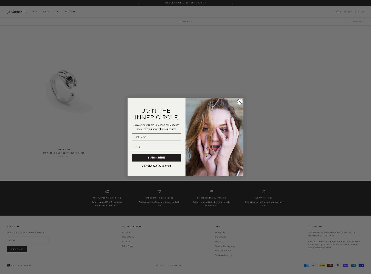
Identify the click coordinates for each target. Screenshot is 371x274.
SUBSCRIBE (156, 157)
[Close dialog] (239, 101)
